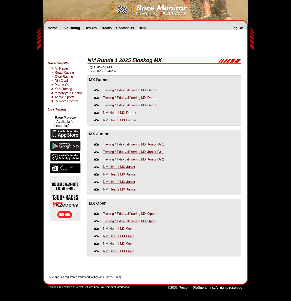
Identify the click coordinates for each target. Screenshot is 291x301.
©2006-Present (179, 287)
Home (52, 28)
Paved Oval (63, 85)
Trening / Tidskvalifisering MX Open (129, 214)
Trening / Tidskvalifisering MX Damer (130, 90)
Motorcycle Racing (69, 93)
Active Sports (65, 97)
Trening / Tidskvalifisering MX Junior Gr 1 (133, 144)
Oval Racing (64, 76)
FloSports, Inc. (204, 287)
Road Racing (64, 72)
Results (91, 28)
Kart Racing (63, 89)
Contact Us (125, 28)
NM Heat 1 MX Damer (119, 113)
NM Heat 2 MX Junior (119, 182)
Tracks (106, 28)
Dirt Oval (61, 81)
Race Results (58, 63)
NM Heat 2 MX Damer (119, 120)
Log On (237, 28)
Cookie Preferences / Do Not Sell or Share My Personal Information (89, 287)
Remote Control (66, 101)
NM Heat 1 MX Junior (119, 167)
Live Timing (71, 28)
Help (142, 28)
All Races (62, 68)
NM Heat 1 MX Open (118, 229)
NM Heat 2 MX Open (118, 251)
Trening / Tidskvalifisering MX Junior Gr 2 (133, 159)
